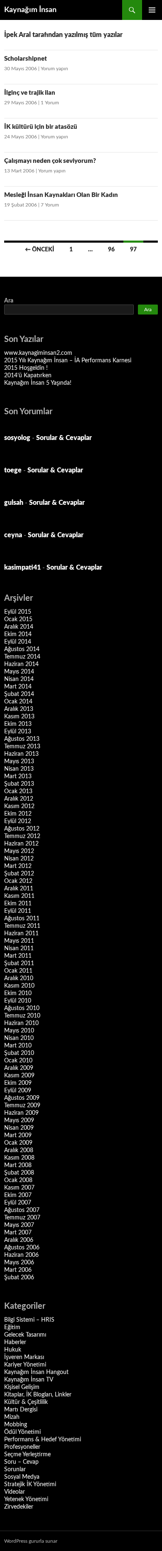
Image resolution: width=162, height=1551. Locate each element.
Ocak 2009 (18, 1143)
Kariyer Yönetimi (25, 1365)
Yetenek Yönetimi (26, 1499)
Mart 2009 (18, 1135)
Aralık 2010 (18, 978)
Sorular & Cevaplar (64, 438)
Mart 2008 (18, 1165)
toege (13, 470)
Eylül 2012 (17, 821)
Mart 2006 (18, 1270)
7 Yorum (50, 204)
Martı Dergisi (20, 1410)
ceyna (13, 535)
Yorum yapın (54, 68)
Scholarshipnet (25, 59)
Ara (8, 301)
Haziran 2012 (21, 844)
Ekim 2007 (18, 1195)
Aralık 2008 (18, 1150)
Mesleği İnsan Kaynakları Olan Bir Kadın (61, 195)
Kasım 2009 (19, 1076)
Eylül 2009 (17, 1091)
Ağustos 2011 (21, 919)
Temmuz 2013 (22, 747)
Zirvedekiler (18, 1507)
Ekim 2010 (18, 993)
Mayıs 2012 (19, 851)
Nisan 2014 (19, 679)
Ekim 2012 (18, 814)
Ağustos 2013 (21, 739)
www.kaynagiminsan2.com (38, 353)
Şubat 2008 (19, 1173)
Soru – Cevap (21, 1462)
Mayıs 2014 (19, 672)
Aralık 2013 (18, 709)
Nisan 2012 (19, 859)
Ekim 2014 (18, 634)
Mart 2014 (18, 687)
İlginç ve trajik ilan (29, 93)
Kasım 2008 (19, 1158)
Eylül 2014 (17, 642)
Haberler (15, 1342)
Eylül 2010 (17, 1001)
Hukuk (12, 1350)
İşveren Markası (24, 1357)
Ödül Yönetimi (22, 1432)
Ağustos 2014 (21, 649)
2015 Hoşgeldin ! (26, 368)
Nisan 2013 (19, 769)
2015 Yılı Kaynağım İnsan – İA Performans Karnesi (67, 361)
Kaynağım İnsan (30, 10)
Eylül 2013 (17, 732)
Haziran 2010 (21, 1023)
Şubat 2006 (19, 1278)
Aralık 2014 (18, 627)
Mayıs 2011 (19, 941)
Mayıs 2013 (19, 761)
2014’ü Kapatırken (28, 376)
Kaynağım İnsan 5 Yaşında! (37, 383)
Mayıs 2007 (19, 1225)
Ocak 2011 (18, 971)
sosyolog (17, 438)
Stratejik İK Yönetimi (30, 1484)
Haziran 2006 (21, 1255)
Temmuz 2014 (22, 657)
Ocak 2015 (18, 619)
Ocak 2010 (18, 1061)
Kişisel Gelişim (21, 1387)
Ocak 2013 (18, 791)
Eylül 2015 (17, 612)
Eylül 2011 (17, 911)
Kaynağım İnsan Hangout (36, 1372)
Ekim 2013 (18, 724)
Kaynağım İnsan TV (28, 1380)
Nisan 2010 (19, 1038)
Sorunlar (15, 1469)
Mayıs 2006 (19, 1263)
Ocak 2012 (18, 881)
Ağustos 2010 (21, 1008)
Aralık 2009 (18, 1068)
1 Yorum (50, 102)
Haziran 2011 (21, 933)
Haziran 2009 (21, 1113)
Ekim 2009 (18, 1083)
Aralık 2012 (18, 799)
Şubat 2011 (19, 963)
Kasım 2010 (19, 986)
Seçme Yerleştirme (27, 1455)
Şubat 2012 (19, 874)
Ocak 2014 (18, 702)
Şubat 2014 (19, 694)
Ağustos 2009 (21, 1098)
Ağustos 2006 (21, 1248)
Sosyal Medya (21, 1477)
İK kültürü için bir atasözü (40, 127)
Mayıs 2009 (19, 1120)
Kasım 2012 (19, 806)
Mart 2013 (18, 776)
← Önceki (39, 250)
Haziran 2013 (21, 754)
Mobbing (15, 1425)
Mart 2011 (18, 956)
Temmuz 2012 (22, 836)
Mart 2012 (18, 866)
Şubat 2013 (19, 784)
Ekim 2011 (18, 904)
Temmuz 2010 (22, 1016)
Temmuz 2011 (22, 926)
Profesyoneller (22, 1447)
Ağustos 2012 (21, 829)
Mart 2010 (18, 1046)
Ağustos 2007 (21, 1210)
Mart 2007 (18, 1233)
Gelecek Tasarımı (25, 1335)
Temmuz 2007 (22, 1218)
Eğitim (12, 1327)
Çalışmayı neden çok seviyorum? (50, 161)
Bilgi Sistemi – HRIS (29, 1320)
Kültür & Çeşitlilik (26, 1402)
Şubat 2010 (19, 1053)
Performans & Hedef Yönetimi (42, 1440)
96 (111, 250)
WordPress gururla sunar (30, 1541)
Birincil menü (152, 10)
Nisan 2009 (19, 1128)
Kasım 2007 (19, 1188)
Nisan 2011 (19, 948)
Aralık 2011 (18, 889)
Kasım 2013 (19, 717)
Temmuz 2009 (22, 1106)
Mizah (12, 1417)
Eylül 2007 (17, 1203)
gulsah (13, 502)
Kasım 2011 (19, 896)
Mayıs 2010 (19, 1031)
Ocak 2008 (18, 1180)
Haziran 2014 (21, 664)
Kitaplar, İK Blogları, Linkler (37, 1395)
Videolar (14, 1492)
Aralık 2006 (18, 1240)
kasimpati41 (22, 567)
